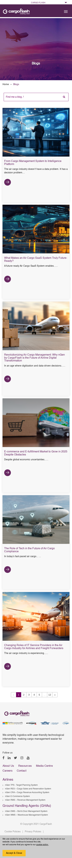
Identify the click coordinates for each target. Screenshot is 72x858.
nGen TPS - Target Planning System (21, 785)
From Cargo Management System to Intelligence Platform (32, 163)
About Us (8, 766)
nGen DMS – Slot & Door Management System (26, 811)
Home (6, 84)
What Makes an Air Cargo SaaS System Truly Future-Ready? (35, 259)
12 (49, 694)
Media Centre (44, 766)
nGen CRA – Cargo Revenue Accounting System (27, 793)
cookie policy (42, 845)
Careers (8, 770)
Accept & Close (14, 853)
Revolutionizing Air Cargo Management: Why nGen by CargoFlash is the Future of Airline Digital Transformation (34, 358)
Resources (25, 766)
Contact (21, 770)
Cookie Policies (13, 831)
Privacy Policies (33, 831)
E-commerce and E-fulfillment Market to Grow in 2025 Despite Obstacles (35, 453)
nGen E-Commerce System (17, 796)
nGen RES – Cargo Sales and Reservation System (28, 789)
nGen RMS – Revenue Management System (25, 800)
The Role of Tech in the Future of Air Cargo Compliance (29, 550)
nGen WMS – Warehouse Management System (26, 815)
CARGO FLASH (38, 3)
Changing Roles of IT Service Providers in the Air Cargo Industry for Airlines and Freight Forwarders (33, 647)
